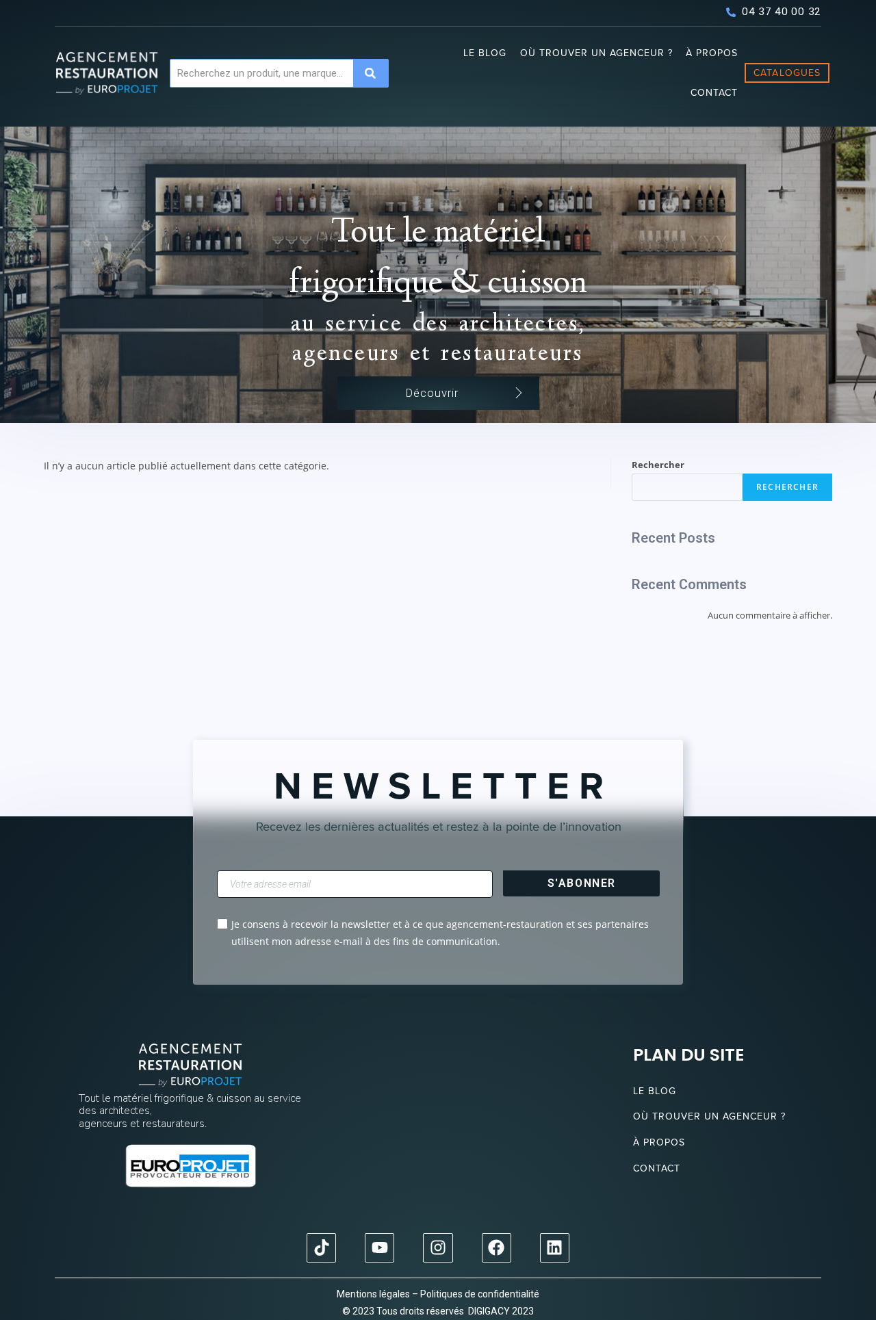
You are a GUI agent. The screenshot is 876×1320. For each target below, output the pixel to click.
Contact (714, 93)
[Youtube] (379, 1248)
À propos (712, 53)
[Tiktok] (321, 1248)
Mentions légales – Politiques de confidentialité (438, 1294)
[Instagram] (437, 1248)
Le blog (484, 53)
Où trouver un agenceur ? (596, 53)
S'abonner (582, 883)
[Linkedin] (554, 1248)
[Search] (370, 73)
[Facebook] (496, 1248)
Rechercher (658, 464)
